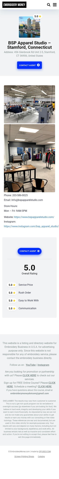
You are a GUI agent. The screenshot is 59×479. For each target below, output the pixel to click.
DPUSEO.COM (45, 451)
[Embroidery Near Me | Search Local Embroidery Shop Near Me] (14, 4)
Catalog (41, 456)
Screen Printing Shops (24, 456)
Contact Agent (27, 65)
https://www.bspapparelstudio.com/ (34, 217)
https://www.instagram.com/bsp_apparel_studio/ (31, 226)
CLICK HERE (29, 375)
